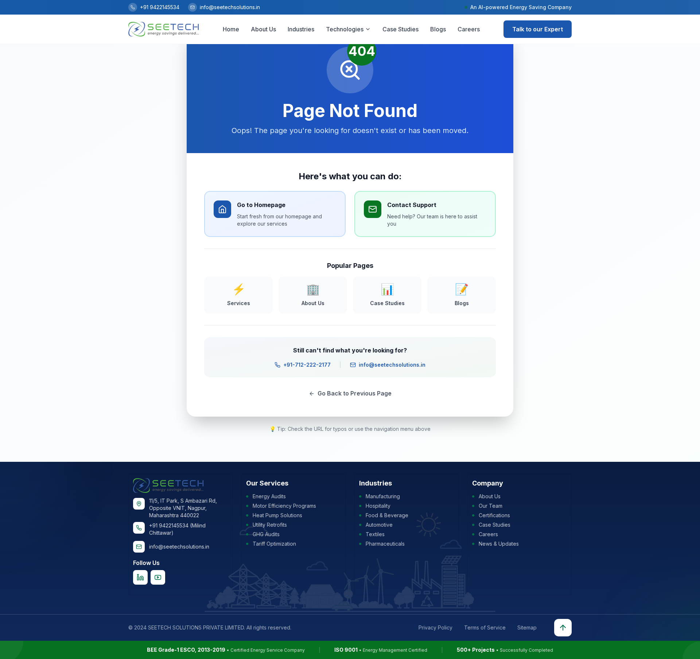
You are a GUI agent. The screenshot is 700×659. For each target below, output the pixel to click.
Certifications (494, 515)
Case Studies (400, 29)
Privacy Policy (435, 627)
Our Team (490, 506)
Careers (469, 29)
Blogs (438, 29)
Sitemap (527, 627)
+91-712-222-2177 (307, 365)
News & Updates (499, 544)
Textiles (375, 534)
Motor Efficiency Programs (284, 506)
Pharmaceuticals (385, 544)
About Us (263, 29)
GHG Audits (266, 534)
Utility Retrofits (270, 525)
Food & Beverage (387, 515)
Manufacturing (383, 496)
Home (231, 29)
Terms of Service (485, 627)
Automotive (379, 525)
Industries (301, 29)
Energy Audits (269, 496)
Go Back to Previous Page (355, 393)
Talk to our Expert (537, 29)
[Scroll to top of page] (563, 627)
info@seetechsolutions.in (392, 365)
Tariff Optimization (274, 544)
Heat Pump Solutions (277, 515)
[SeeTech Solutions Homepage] (163, 29)
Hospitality (378, 506)
